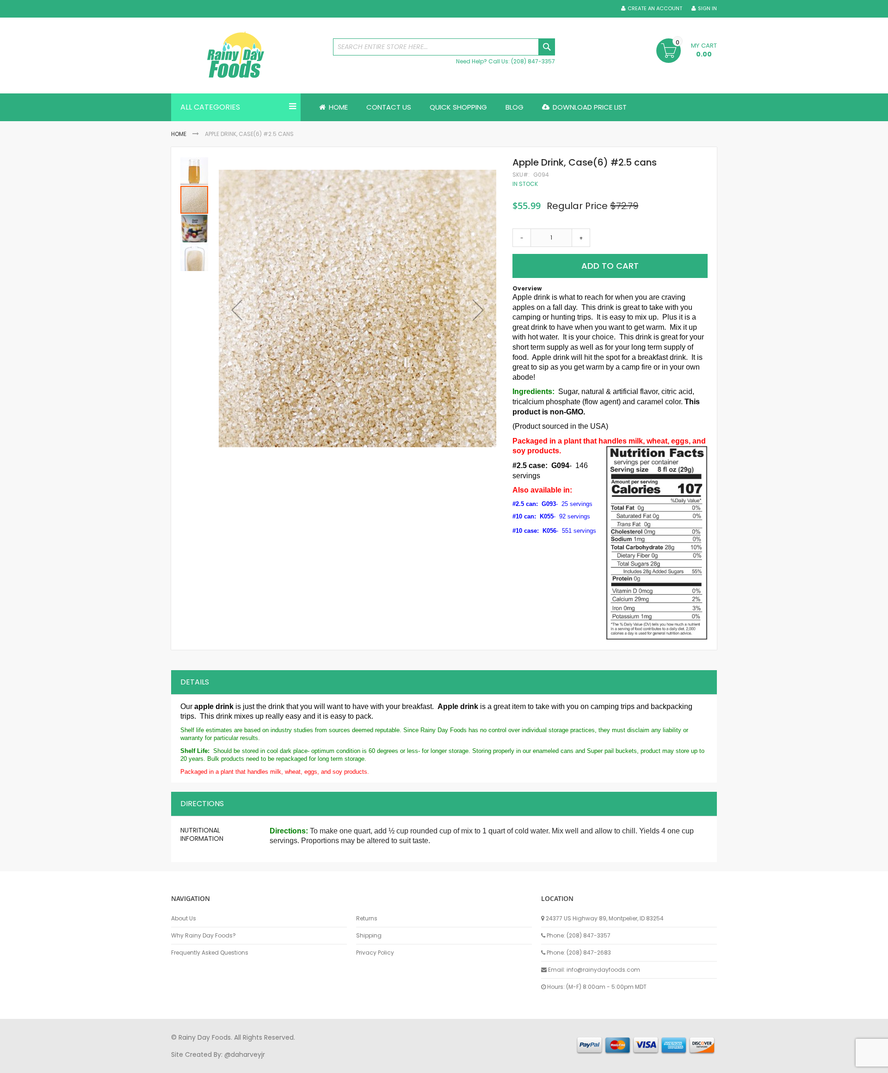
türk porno (476, 1063)
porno (180, 1063)
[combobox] (444, 47)
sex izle (350, 1063)
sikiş (198, 1063)
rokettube (510, 1063)
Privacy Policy (375, 952)
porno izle (221, 1063)
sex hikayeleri (549, 1063)
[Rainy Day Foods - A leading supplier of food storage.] (247, 55)
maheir (250, 1063)
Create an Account (655, 8)
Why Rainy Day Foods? (203, 935)
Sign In (707, 8)
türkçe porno (285, 1063)
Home (178, 134)
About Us (183, 918)
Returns (366, 918)
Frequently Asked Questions (209, 952)
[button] (236, 309)
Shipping (369, 935)
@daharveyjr (244, 1054)
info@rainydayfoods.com (603, 970)
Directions (202, 803)
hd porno (322, 1063)
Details (194, 682)
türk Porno (379, 1063)
